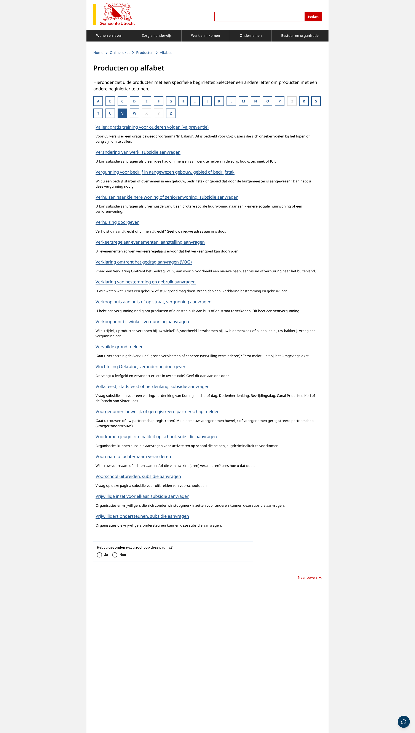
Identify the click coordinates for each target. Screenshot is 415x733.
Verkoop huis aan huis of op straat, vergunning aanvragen (153, 302)
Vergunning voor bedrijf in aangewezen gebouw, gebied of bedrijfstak (165, 172)
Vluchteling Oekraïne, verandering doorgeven (141, 366)
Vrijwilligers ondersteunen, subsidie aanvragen (142, 516)
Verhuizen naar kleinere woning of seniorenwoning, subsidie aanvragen (167, 197)
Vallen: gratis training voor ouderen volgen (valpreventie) (152, 127)
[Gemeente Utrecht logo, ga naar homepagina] (114, 14)
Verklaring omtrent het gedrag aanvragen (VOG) (144, 262)
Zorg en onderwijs (157, 35)
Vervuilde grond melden (120, 347)
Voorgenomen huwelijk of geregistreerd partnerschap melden (158, 411)
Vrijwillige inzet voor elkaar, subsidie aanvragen (142, 496)
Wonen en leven (109, 35)
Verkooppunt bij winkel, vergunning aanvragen (142, 321)
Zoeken (313, 16)
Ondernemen (251, 35)
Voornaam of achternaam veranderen (133, 456)
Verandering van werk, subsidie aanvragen (138, 152)
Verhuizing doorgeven (117, 222)
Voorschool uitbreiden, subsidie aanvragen (138, 476)
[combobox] (268, 16)
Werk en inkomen (205, 35)
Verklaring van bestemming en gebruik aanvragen (146, 282)
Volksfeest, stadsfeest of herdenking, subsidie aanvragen (152, 386)
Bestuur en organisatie (300, 35)
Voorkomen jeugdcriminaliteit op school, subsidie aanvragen (156, 436)
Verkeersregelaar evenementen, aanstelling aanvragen (150, 242)
